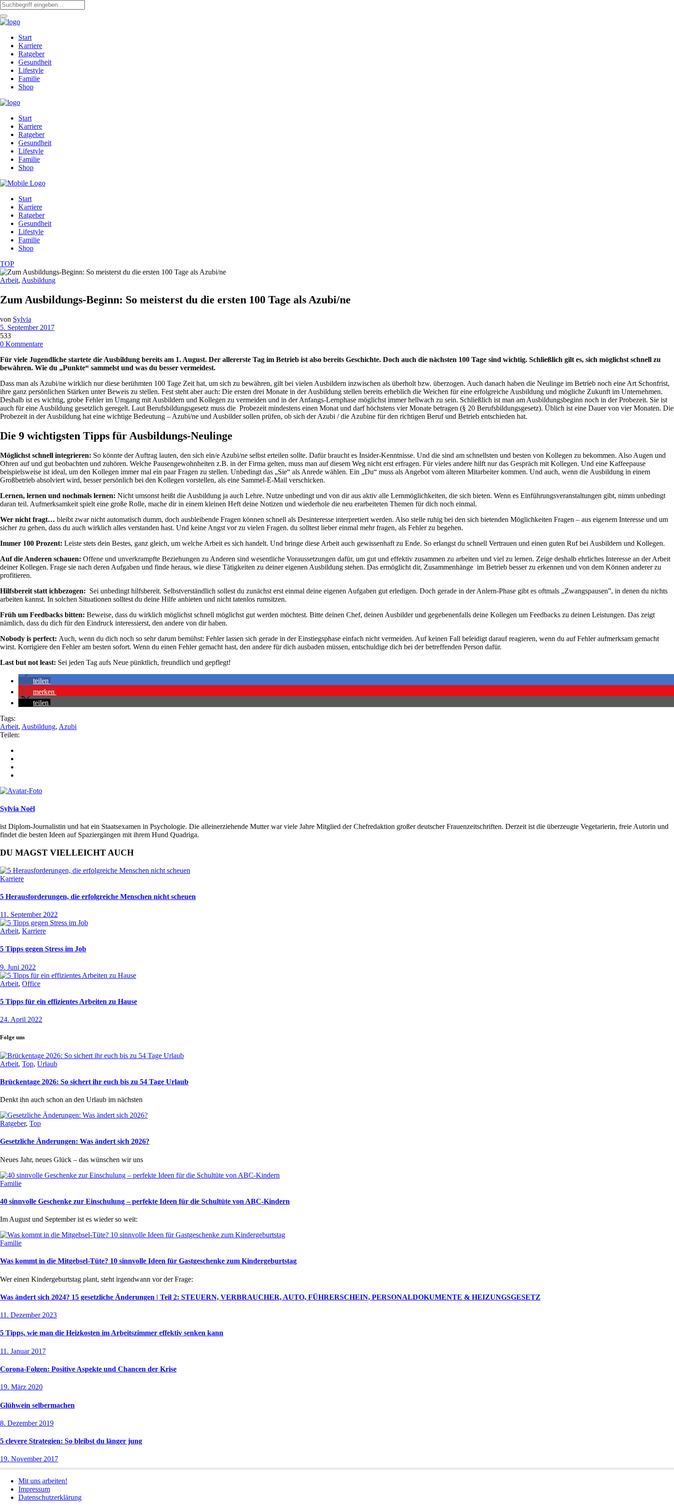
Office (31, 984)
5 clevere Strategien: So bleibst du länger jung (71, 1441)
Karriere (12, 879)
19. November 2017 (29, 1459)
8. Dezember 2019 (27, 1423)
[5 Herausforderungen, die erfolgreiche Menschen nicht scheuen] (95, 870)
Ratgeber (13, 1123)
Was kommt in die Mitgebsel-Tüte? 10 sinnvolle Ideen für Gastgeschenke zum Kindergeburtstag (148, 1261)
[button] (34, 681)
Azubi (68, 726)
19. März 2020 (21, 1387)
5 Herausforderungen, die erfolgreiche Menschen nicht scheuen (98, 896)
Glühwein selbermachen (37, 1405)
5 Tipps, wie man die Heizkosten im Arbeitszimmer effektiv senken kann (111, 1333)
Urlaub (47, 1064)
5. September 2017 (27, 327)
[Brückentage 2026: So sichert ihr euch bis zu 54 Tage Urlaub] (92, 1055)
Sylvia (22, 319)
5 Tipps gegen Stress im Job (43, 949)
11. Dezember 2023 (28, 1315)
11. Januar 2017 (23, 1351)
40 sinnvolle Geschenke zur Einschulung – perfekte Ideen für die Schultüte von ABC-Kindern (145, 1201)
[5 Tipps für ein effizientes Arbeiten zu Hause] (68, 975)
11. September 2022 (29, 914)
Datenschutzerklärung (50, 1497)
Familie (11, 1183)
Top (27, 1064)
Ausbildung (38, 280)
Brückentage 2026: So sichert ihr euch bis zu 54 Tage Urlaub (94, 1082)
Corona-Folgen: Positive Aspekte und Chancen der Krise (88, 1369)
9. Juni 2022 (18, 967)
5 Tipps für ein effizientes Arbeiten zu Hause (68, 1001)
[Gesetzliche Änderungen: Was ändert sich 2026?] (74, 1115)
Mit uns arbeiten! (42, 1481)
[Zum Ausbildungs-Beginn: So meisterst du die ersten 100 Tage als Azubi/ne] (21, 791)
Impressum (34, 1489)
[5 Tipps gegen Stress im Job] (44, 923)
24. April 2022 (21, 1019)
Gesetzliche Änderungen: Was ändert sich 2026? (74, 1141)
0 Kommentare (21, 344)
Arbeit (9, 280)
